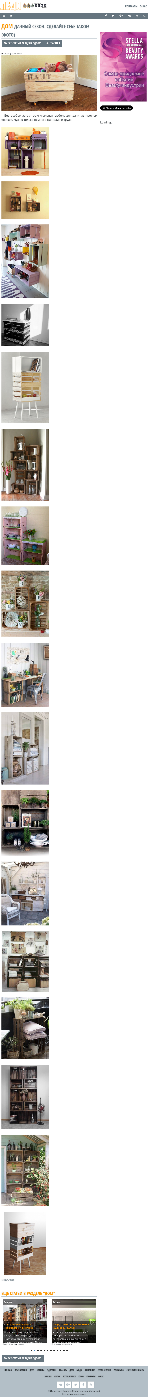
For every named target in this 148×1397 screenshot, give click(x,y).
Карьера (40, 1370)
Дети (32, 1370)
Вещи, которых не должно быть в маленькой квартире (71, 1326)
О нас (143, 6)
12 (67, 1350)
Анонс (57, 1376)
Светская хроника (135, 1370)
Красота (63, 1370)
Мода (79, 1370)
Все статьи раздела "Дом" (24, 43)
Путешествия (69, 1376)
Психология (21, 1370)
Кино (81, 1376)
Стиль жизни (104, 1370)
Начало (8, 1370)
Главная (54, 43)
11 (64, 1350)
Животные (90, 1370)
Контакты (131, 6)
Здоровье (51, 1370)
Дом (9, 1302)
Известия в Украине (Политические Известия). (75, 1391)
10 (60, 1350)
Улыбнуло (119, 1370)
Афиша (48, 1376)
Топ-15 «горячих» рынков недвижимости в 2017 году (19, 1326)
